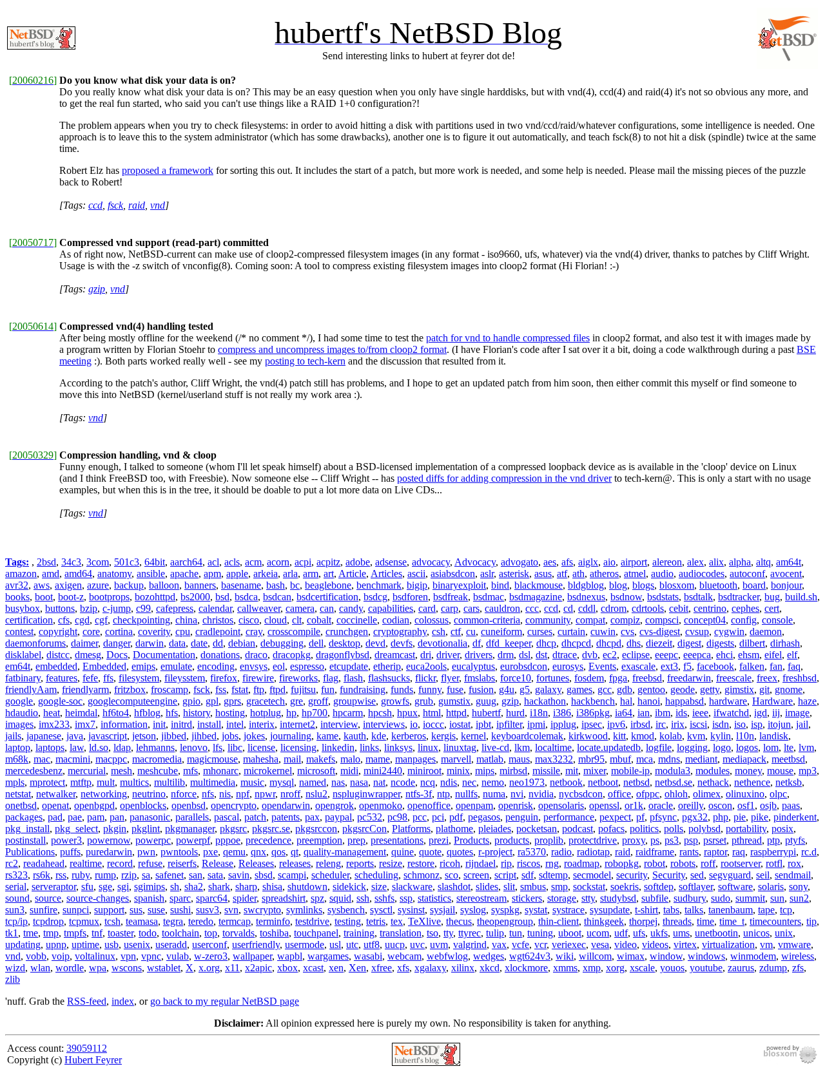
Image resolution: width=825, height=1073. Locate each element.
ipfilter (509, 724)
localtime (553, 747)
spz (317, 898)
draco (256, 654)
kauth (355, 735)
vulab (177, 956)
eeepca (697, 654)
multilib (169, 782)
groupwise (354, 701)
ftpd (277, 689)
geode (682, 689)
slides (487, 886)
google (19, 701)
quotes (460, 851)
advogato (519, 561)
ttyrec (469, 932)
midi (349, 770)
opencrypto (234, 805)
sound (17, 898)
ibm (662, 712)
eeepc (666, 654)
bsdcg (375, 596)
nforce (184, 793)
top (210, 932)
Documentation (164, 654)
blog (618, 585)
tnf (97, 932)
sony (798, 886)
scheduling (376, 874)
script (505, 874)
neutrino (149, 793)
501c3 (126, 561)
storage (561, 898)
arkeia (265, 573)
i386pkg (593, 712)
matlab (489, 759)
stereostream (481, 898)
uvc (417, 944)
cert (771, 608)
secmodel (592, 874)
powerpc (153, 840)
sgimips (149, 886)
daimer (84, 643)
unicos (756, 932)
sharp (246, 886)
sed (697, 874)
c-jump (116, 608)
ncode (403, 782)
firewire (258, 677)
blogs (643, 585)
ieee (700, 712)
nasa (359, 782)
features (61, 677)
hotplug (265, 712)
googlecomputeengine (132, 701)
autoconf (747, 573)
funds (402, 689)
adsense (391, 561)
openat (55, 805)
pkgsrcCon (364, 828)
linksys (398, 747)
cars (471, 608)
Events (602, 666)
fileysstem (184, 677)
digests (720, 643)
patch (255, 817)
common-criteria (487, 619)
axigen (68, 585)
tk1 (11, 932)
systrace (568, 909)
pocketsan (536, 828)
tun (515, 932)
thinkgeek (604, 921)
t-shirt (646, 909)
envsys (253, 666)
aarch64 (186, 561)
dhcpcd (576, 643)
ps (654, 840)
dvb (589, 654)
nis (225, 793)
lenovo (194, 747)
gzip (96, 288)
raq (738, 851)
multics (134, 782)
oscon (720, 805)
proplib (548, 840)
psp (691, 840)
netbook (566, 782)
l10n (745, 735)
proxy (633, 840)
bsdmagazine (535, 596)
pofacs (611, 828)
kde (378, 735)
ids (681, 712)
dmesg (88, 654)
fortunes (552, 677)
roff (708, 863)
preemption (319, 840)
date (199, 643)
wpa (97, 967)
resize (390, 863)
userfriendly (256, 944)
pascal (226, 817)
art (329, 573)
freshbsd (799, 677)
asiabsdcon (453, 573)
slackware (412, 886)
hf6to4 (115, 712)
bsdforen (410, 596)
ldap (122, 747)
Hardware (772, 701)
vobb (36, 956)
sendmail (793, 874)
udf (621, 932)
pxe (210, 851)
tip (811, 921)
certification (29, 619)
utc (352, 944)
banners (200, 585)
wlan (40, 967)
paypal (338, 817)
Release (217, 863)
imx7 (85, 724)
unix (784, 932)
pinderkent (795, 817)
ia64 (623, 712)
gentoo (651, 689)
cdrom (613, 608)
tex (397, 921)
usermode (304, 944)
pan (117, 817)
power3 (66, 840)
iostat (460, 724)
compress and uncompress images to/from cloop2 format (332, 349)
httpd (456, 712)
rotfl (774, 863)
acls (232, 561)
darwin (149, 643)
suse (156, 909)
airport (634, 561)
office (619, 793)
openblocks (143, 805)
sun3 (14, 909)
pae (75, 817)
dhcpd (608, 643)
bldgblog (586, 585)
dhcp (546, 643)
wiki (565, 956)
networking (104, 793)
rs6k (41, 874)
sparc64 (212, 898)
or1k (634, 805)
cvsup (697, 631)
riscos (528, 863)
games (579, 689)
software (735, 886)
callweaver (258, 608)
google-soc (60, 701)
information (124, 724)
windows (706, 956)
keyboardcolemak (527, 735)
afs (567, 561)
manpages (415, 759)
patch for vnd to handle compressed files (508, 337)
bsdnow (626, 596)
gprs (232, 701)
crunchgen (346, 631)
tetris (375, 921)
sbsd (264, 874)
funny (430, 689)
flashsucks (389, 677)
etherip (387, 666)
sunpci (76, 909)
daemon (766, 631)
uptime (85, 944)
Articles (386, 573)
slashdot (454, 886)
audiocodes (701, 573)
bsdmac (488, 596)
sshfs (384, 898)
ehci (724, 654)
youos (672, 967)
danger (116, 643)
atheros (604, 573)
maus (519, 759)
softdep (659, 886)
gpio (191, 701)
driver (448, 654)
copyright (58, 631)
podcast (577, 828)
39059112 (86, 1048)
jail (802, 724)
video (625, 944)
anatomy (114, 573)
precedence (268, 840)
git (764, 689)
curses (539, 631)
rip (506, 863)
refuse (150, 863)
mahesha (260, 759)
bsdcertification (327, 596)
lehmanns (155, 747)
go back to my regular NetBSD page (224, 1001)
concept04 (705, 619)
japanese (43, 735)
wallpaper (252, 956)
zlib (12, 979)
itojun (779, 724)
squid (340, 898)
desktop (344, 643)
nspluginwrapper (366, 793)
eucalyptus (473, 666)
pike (759, 817)
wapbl (289, 956)
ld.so (98, 747)
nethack (713, 782)
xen (336, 967)
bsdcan (277, 596)
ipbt (483, 724)
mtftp (81, 782)
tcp (786, 909)
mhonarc (220, 770)
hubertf (486, 712)
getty (709, 689)
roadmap (581, 863)
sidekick (349, 886)
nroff (290, 793)
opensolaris (561, 805)
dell (316, 643)
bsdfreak (450, 596)
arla (290, 573)
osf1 (746, 805)
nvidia (541, 793)
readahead (43, 863)
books (17, 596)
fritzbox (130, 689)
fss (220, 689)
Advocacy (475, 561)
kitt (619, 735)
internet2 (297, 724)
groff (318, 701)
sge (105, 886)
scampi (292, 874)
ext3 (669, 666)
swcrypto (262, 909)
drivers (478, 654)
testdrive (312, 921)
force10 (515, 677)
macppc (111, 759)
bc (295, 585)
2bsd (46, 561)
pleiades (494, 828)
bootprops (109, 596)
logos (747, 747)
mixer (594, 770)
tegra (173, 921)
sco (451, 874)
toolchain (180, 932)
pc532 (369, 817)
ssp (406, 898)
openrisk (515, 805)
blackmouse (538, 585)
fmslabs (479, 677)
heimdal (81, 712)
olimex (707, 793)
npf (242, 793)
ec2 (610, 654)
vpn (128, 956)
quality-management (345, 851)
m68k (16, 759)
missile (546, 770)
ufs (639, 932)
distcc (58, 654)
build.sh (801, 596)
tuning (540, 932)
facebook (715, 666)
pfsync (663, 817)
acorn (278, 561)
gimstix (739, 689)
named (312, 782)
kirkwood (588, 735)
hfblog (147, 712)
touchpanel (316, 932)
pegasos (484, 817)
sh (174, 886)
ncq (427, 782)
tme (30, 932)
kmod (642, 735)
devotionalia (442, 643)
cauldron (502, 608)
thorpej (643, 921)
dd (218, 643)
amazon (21, 573)
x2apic (258, 967)
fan (776, 666)
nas (338, 782)
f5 (687, 666)
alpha (740, 561)
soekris (624, 886)
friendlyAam (31, 689)
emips (143, 666)
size (379, 886)
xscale (642, 967)
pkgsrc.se (271, 828)
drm (506, 654)
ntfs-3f (418, 793)
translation (401, 932)
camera (300, 608)
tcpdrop (48, 921)
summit (750, 898)
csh (438, 631)
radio (561, 851)
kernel (473, 735)
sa (146, 874)
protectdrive (592, 840)
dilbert (752, 643)
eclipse (636, 654)
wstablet (163, 967)
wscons (127, 967)
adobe (357, 561)
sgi (123, 886)
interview (339, 724)
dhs (633, 643)
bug (772, 596)
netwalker (55, 793)
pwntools (179, 851)
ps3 (672, 840)
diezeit (659, 643)
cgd (82, 619)
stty (588, 898)
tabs (671, 909)
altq (763, 561)
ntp (443, 793)
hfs (172, 712)
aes (549, 561)
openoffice (429, 805)
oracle (660, 805)
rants (689, 851)
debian (241, 643)
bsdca (246, 596)
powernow (108, 840)
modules (712, 770)
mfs (190, 770)
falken (751, 666)
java (74, 735)
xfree (381, 967)
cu (471, 631)
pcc (419, 817)
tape (766, 909)
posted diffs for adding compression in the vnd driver (504, 478)
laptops (49, 747)
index (123, 1001)
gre (296, 701)
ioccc (433, 724)
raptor (715, 851)
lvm (806, 747)
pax (312, 817)
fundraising (362, 689)
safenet (169, 874)
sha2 (193, 886)
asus (543, 573)
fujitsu (303, 689)
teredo (200, 921)
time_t (731, 921)
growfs (395, 701)
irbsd (640, 724)
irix (677, 724)
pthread (747, 840)
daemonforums (35, 643)
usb (111, 944)
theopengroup (505, 921)
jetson (144, 735)
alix (716, 561)
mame (377, 759)
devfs (401, 643)
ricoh (450, 863)
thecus (459, 921)
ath (578, 573)
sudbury (690, 898)
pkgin (114, 828)
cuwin (603, 631)
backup (129, 585)
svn (231, 909)
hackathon (545, 701)
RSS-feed (86, 1001)
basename (241, 585)
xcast (313, 967)
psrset (714, 840)
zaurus (741, 967)
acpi (303, 561)
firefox (223, 677)
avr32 (16, 585)
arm (310, 573)
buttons (60, 608)
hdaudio (21, 712)
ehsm (748, 654)
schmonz (421, 874)
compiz (625, 619)
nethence (752, 782)
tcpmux (84, 921)
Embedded (104, 666)
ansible (151, 573)
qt (294, 851)
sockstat (589, 886)
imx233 (54, 724)
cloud (275, 619)
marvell (456, 759)
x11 (232, 967)
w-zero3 (211, 956)
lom (771, 747)
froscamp (169, 689)
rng (552, 863)
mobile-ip (630, 770)
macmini (72, 759)
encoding (216, 666)
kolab (670, 735)
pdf (456, 817)
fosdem (589, 677)
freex (767, 677)
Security (668, 874)
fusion (481, 689)
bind (500, 585)
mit (571, 770)
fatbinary (23, 677)
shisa (272, 886)
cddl (587, 608)
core (91, 631)
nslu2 (316, 793)
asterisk (514, 573)
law (77, 747)
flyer (450, 677)
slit (509, 886)
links (369, 747)
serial (15, 886)
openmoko (380, 805)
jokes (254, 735)
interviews (384, 724)
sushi (180, 909)
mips (484, 770)
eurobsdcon (523, 666)
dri (425, 654)
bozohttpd (155, 596)
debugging (282, 643)
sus (136, 909)
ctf (456, 631)
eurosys (567, 666)
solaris (771, 886)
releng (328, 863)
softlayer (696, 886)
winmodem (753, 956)
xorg (615, 967)
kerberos (408, 735)
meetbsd (788, 759)
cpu (182, 631)
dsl (524, 654)
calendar (215, 608)
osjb (768, 805)
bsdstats (663, 596)
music (252, 782)
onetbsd (21, 805)
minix (458, 770)
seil (763, 874)
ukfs (659, 932)
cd (568, 608)
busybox (22, 608)
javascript (107, 735)
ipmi (536, 724)
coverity (154, 631)
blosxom (676, 585)
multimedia (212, 782)
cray (254, 631)
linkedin (338, 747)
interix (262, 724)
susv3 (207, 909)
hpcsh (380, 712)
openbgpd (94, 805)
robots (682, 863)
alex (695, 561)
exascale (638, 666)
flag (330, 677)
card (427, 608)
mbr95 (591, 759)
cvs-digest (659, 631)
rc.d (809, 851)
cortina (119, 631)
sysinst (411, 909)
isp (756, 724)
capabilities (390, 608)
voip (61, 956)
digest (689, 643)
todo (148, 932)
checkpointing (141, 619)
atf (562, 573)
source (48, 898)
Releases (256, 863)
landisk (773, 735)
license (261, 747)
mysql (281, 782)
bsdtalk (698, 596)
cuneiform (501, 631)
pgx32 (695, 817)
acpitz (328, 561)
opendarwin (286, 805)
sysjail (442, 909)
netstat (18, 793)
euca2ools (426, 666)
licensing (298, 747)
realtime (86, 863)
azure (98, 585)
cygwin (729, 631)
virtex (685, 944)
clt (297, 619)
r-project (495, 851)
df (476, 643)
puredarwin (109, 851)
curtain (571, 631)
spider (245, 898)
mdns (669, 759)
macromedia (157, 759)
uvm (439, 944)
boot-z (71, 596)
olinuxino (745, 793)
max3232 (554, 759)
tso (432, 932)
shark (219, 886)
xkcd (490, 967)
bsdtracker (738, 596)
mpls (14, 782)
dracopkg (292, 654)
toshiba (274, 932)
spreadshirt (284, 898)
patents (285, 817)
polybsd (704, 828)
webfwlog (447, 956)
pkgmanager (190, 828)
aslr (487, 573)
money (748, 770)
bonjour (786, 585)
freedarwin (689, 677)
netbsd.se (673, 782)
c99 (143, 608)
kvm (696, 735)
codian (395, 619)
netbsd (636, 782)
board (754, 585)
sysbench (346, 909)
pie (739, 817)
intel (235, 724)
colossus (431, 619)
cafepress (174, 608)
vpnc (151, 956)
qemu (234, 851)
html (432, 712)
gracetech (265, 701)
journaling (290, 735)
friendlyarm (85, 689)
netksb (788, 782)
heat (51, 712)
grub (423, 701)
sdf (527, 874)
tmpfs (75, 932)
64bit (154, 561)
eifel (773, 654)
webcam (404, 956)
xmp (592, 967)
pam (95, 817)
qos (278, 851)
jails (13, 735)
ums (681, 932)
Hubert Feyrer (93, 1059)
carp (449, 608)
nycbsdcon (581, 793)
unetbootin (716, 932)
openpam (474, 805)
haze (807, 701)
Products (471, 840)
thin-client (558, 921)
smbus (533, 886)
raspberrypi (773, 851)
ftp (258, 689)
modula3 (672, 770)
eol (279, 666)
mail (292, 759)
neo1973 (527, 782)
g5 (524, 689)
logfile (659, 747)
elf (792, 654)
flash (353, 677)
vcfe (520, 944)
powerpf (193, 840)
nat (379, 782)
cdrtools (648, 608)
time (705, 921)
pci (438, 817)
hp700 (314, 712)
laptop (17, 747)
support (109, 909)
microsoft (316, 770)
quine (402, 851)
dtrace (564, 654)
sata (215, 874)
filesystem (139, 677)
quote (430, 851)
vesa (600, 944)
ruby (81, 874)
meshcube (157, 770)
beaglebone (328, 585)
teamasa (142, 921)
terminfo (273, 921)
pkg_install (27, 828)
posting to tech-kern (305, 361)
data (177, 643)
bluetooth (718, 585)
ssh (362, 898)
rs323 (16, 874)
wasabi (368, 956)
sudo (720, 898)
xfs (403, 967)
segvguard (730, 874)
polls (673, 828)
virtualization (728, 944)
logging (692, 747)
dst (541, 654)
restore (420, 863)
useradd (171, 944)
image (797, 712)
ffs (108, 677)
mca (644, 759)
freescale (734, 677)
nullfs (466, 793)
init (159, 724)
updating (23, 944)
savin (238, 874)
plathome (454, 828)
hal (626, 701)
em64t (17, 666)
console (777, 619)
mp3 (808, 770)
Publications (30, 851)
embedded (56, 666)
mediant (701, 759)
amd (50, 573)
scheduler (330, 874)
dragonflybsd (342, 654)
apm (212, 573)
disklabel (23, 654)
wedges (488, 956)
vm (766, 944)
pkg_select (76, 828)
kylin (720, 735)
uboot (569, 932)
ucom (598, 932)
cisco (248, 619)
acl (213, 561)
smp (559, 886)
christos (217, 619)
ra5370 (532, 851)
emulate (176, 666)
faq (794, 666)
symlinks (304, 909)
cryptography (400, 631)
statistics (434, 898)
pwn (146, 851)
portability (746, 828)
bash (275, 585)
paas (791, 805)
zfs (798, 967)
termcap (234, 921)
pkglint (145, 828)
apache (184, 573)
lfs (217, 747)
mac (42, 759)
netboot (603, 782)
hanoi (648, 701)
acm (253, 561)
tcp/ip (16, 921)
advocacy (431, 561)
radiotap (593, 851)
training (359, 932)
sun (777, 898)
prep (356, 840)
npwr (265, 793)
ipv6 (616, 724)
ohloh (676, 793)
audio (662, 573)
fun (328, 689)
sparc (180, 898)
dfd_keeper (508, 643)
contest (19, 631)
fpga (618, 677)
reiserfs (182, 863)
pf (640, 817)
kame (327, 735)
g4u (506, 689)
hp (291, 712)
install (209, 724)
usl (335, 944)
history (196, 712)
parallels (192, 817)
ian (643, 712)
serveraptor (54, 886)
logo (722, 747)
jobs (230, 735)
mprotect (47, 782)
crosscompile (293, 631)
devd (375, 643)
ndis (448, 782)
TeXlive (424, 921)
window (666, 956)
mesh (121, 770)
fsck (115, 205)
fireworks (298, 677)
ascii (416, 573)
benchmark (379, 585)
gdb (624, 689)
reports (360, 863)
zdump (773, 967)
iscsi (698, 724)
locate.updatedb (609, 747)
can (327, 608)
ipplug (563, 724)
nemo (492, 782)
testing (348, 921)
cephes (745, 608)
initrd (181, 724)
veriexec (569, 944)
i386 (562, 712)
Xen (357, 967)
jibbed (173, 735)
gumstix (454, 701)
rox (794, 863)
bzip (88, 608)
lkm (522, 747)
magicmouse (212, 759)
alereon (667, 561)
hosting (230, 712)
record (120, 863)
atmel (635, 573)
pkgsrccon (316, 828)
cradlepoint (217, 631)
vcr (540, 944)
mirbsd (513, 770)
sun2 (799, 898)
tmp (51, 932)
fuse (455, 689)
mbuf (620, 759)
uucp (395, 944)
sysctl (381, 909)
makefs (320, 759)
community (547, 619)
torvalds (238, 932)
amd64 (78, 573)
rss (60, 874)
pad (55, 817)
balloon (164, 585)
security (631, 874)
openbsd (188, 805)
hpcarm (348, 712)
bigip (417, 585)
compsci (662, 619)
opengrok (334, 805)
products (511, 840)
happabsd (684, 701)
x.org (209, 967)
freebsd (647, 677)
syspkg (505, 909)
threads (677, 921)
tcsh (112, 921)
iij (776, 712)
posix (782, 828)
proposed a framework (167, 170)
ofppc (647, 793)
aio (609, 561)
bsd (222, 596)
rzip (129, 874)
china (186, 619)
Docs (117, 654)
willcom (595, 956)
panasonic (150, 817)
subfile (654, 898)
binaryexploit (459, 585)
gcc (604, 689)
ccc (532, 608)
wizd (15, 967)
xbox (287, 967)
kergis (443, 735)
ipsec (591, 724)
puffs (70, 851)
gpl (212, 701)
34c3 (71, 561)
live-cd (495, 747)
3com (97, 561)
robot (654, 863)
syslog (473, 909)
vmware (794, 944)
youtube (706, 967)
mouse (780, 770)
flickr (425, 677)
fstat (239, 689)
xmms (565, 967)
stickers (527, 898)
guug (486, 701)
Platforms (411, 828)
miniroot (424, 770)
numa (494, 793)
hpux (407, 712)
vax (499, 944)
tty (448, 932)
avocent (786, 573)
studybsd (618, 898)
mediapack (744, 759)
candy (351, 608)
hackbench (593, 701)
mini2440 (383, 770)
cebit (678, 608)
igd (760, 712)
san (195, 874)
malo (350, 759)
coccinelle (356, 619)
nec (469, 782)
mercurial (87, 770)
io (414, 724)
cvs (627, 631)
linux (428, 747)
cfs (64, 619)
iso (740, 724)
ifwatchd (731, 712)
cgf (101, 619)
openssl (604, 805)
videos (655, 944)
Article (352, 573)
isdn (720, 724)
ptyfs (795, 840)
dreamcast (394, 654)
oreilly (690, 805)
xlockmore (526, 967)
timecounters (775, 921)
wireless (797, 956)
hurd (515, 712)
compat (590, 619)
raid (136, 205)
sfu (87, 886)
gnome (788, 689)
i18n (539, 712)
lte (788, 747)
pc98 (397, 817)
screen (476, 874)
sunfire (43, 909)
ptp (773, 840)
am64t (788, 561)
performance (568, 817)
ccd (95, 205)
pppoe (227, 840)
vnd (157, 205)
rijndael (480, 863)
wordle (69, 967)
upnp (56, 944)
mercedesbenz (34, 770)
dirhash (785, 643)
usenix (137, 944)
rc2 (11, 863)
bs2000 (195, 596)
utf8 (372, 944)
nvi (516, 793)
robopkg (622, 863)
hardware (728, 701)
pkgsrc (233, 828)
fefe (90, 677)
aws (42, 585)
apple (237, 573)
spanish (149, 898)
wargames (328, 956)
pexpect (615, 817)
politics (644, 828)
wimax (631, 956)
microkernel (268, 770)
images (19, 724)
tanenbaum (730, 909)
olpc (778, 793)
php (720, 817)
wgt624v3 (529, 956)
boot (44, 596)
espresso (307, 666)
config (744, 619)
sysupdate (610, 909)
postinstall (25, 840)
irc (660, 724)
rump (105, 874)
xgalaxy (430, 967)
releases (295, 863)
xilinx (462, 967)
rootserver (741, 863)
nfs (208, 793)
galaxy (548, 689)
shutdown (307, 886)
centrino (710, 608)
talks (693, 909)
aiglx (588, 561)
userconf (209, 944)
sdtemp (553, 874)
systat (536, 909)
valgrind (470, 944)
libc (235, 747)
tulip (495, 932)
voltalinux (95, 956)
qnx (258, 851)
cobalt (319, 619)
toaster (120, 932)
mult (106, 782)
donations (220, 654)
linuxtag (459, 747)
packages (24, 817)
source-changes (97, 898)
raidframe (655, 851)
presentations (397, 840)
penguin (521, 817)
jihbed (204, 735)
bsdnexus (586, 596)
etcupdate (348, 666)
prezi (439, 840)
